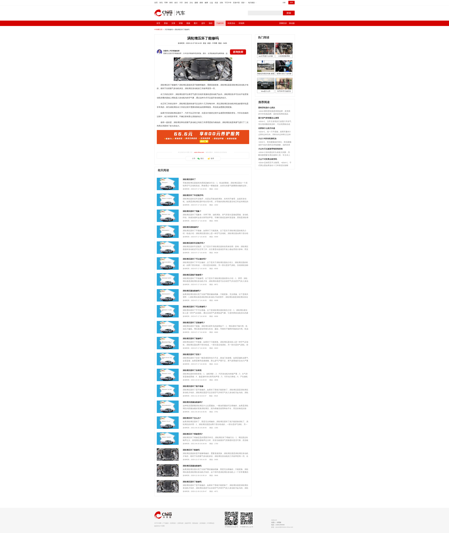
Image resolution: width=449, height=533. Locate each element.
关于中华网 (157, 523)
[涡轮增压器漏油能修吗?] (168, 402)
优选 (216, 3)
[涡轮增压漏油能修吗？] (168, 290)
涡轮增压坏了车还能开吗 (193, 195)
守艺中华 (228, 3)
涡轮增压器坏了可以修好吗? (194, 259)
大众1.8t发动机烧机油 (267, 138)
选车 (203, 23)
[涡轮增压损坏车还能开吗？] (168, 243)
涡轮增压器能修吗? (191, 227)
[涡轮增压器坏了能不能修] (168, 386)
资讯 (161, 3)
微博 (212, 158)
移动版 (292, 23)
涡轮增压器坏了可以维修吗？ (195, 307)
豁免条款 (195, 523)
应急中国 (236, 3)
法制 (221, 3)
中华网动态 (210, 523)
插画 (201, 3)
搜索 (288, 13)
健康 (206, 3)
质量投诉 (283, 23)
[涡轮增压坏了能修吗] (168, 449)
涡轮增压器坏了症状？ (192, 354)
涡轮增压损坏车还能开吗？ (194, 243)
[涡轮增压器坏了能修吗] (168, 481)
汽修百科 (220, 23)
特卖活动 (231, 23)
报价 (211, 23)
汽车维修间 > (169, 29)
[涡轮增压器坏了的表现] (168, 370)
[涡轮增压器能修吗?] (168, 227)
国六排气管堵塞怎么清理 (268, 118)
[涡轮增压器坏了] (168, 179)
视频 (188, 23)
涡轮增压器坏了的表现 (192, 370)
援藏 (196, 3)
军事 (166, 3)
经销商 (241, 23)
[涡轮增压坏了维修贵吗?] (168, 433)
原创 (166, 23)
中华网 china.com (164, 13)
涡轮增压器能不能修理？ (193, 275)
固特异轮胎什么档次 (266, 108)
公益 (211, 3)
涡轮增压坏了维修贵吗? (193, 434)
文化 (191, 3)
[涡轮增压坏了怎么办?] (168, 418)
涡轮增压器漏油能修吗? (193, 402)
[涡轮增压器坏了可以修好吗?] (168, 258)
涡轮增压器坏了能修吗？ (193, 338)
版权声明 (188, 523)
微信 (202, 158)
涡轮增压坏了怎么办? (192, 418)
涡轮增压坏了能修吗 (182, 29)
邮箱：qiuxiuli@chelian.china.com (282, 527)
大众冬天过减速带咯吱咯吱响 (270, 149)
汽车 (181, 3)
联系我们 (173, 523)
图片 (196, 23)
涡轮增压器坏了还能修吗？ (194, 323)
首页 (156, 3)
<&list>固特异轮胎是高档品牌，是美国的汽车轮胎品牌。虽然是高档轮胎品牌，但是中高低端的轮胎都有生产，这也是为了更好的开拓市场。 (274, 112)
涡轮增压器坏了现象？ (192, 211)
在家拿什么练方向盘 (266, 128)
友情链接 (203, 523)
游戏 (186, 3)
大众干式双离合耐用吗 (267, 159)
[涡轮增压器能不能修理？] (168, 274)
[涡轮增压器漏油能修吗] (168, 465)
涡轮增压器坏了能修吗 (192, 482)
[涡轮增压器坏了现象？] (168, 211)
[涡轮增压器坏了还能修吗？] (168, 322)
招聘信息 (180, 523)
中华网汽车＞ (159, 29)
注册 (284, 2)
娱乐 (176, 3)
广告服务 (166, 523)
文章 (173, 23)
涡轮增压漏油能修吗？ (192, 291)
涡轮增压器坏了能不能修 (193, 386)
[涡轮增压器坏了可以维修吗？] (168, 306)
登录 (291, 2)
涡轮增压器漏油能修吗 (192, 466)
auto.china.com (199, 152)
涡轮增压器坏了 (189, 179)
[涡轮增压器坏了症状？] (168, 354)
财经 (171, 3)
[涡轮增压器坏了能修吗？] (168, 338)
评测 (181, 23)
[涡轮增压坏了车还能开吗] (168, 195)
